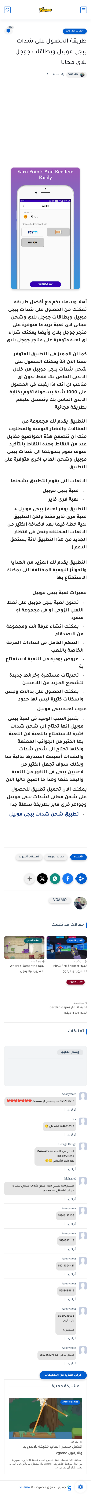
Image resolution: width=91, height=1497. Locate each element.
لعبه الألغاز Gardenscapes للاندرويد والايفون (68, 1010)
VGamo (24, 1487)
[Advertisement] (45, 109)
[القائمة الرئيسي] (83, 10)
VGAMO (73, 74)
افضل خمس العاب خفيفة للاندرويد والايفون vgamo (52, 1450)
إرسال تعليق (70, 1052)
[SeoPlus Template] (69, 1488)
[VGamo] (45, 10)
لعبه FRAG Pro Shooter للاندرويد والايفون (70, 969)
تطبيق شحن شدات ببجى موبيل (43, 814)
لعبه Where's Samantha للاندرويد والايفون (27, 969)
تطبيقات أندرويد (29, 857)
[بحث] (7, 10)
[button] (67, 878)
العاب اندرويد (75, 31)
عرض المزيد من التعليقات (63, 1375)
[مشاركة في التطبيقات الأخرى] (29, 878)
